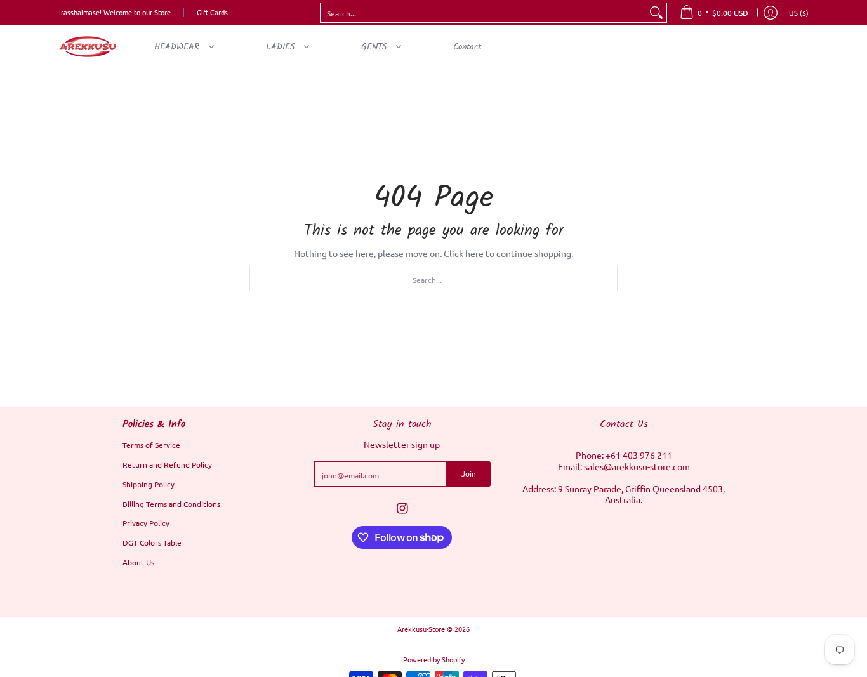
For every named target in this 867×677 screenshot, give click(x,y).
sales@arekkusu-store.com (637, 466)
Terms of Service (151, 445)
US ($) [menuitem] (799, 13)
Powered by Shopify (434, 659)
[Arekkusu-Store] (87, 46)
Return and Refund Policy (167, 464)
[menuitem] (714, 12)
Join (468, 473)
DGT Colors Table (152, 542)
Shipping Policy (148, 484)
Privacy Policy (145, 523)
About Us (138, 562)
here (474, 253)
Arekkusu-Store (421, 629)
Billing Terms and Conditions (171, 504)
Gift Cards (212, 12)
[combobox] (483, 12)
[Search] (656, 12)
